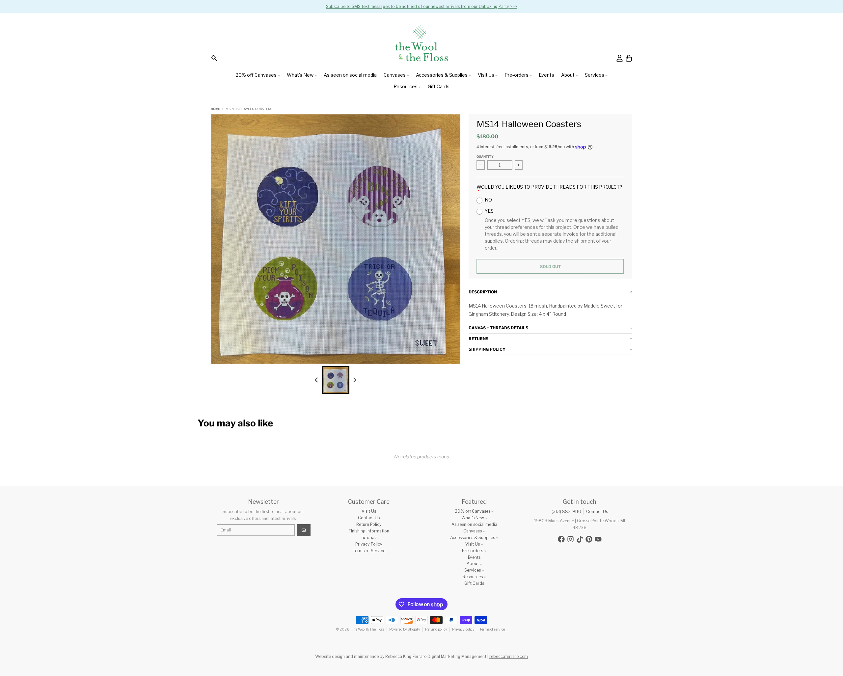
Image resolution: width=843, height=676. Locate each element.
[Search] (214, 58)
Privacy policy (463, 629)
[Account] (619, 58)
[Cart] (628, 58)
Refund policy (436, 629)
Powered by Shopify (404, 629)
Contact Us (597, 511)
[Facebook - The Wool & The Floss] (561, 539)
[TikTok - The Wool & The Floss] (579, 539)
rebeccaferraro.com (508, 656)
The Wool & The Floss (367, 629)
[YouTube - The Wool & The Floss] (598, 539)
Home (215, 109)
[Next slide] (355, 380)
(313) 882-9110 (566, 511)
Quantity (485, 156)
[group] (335, 380)
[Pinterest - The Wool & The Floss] (588, 539)
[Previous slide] (317, 380)
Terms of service (492, 629)
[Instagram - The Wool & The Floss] (570, 539)
